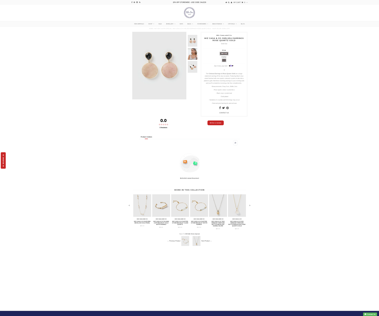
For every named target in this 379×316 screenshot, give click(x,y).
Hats (181, 24)
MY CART (239, 2)
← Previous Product (173, 241)
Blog (243, 24)
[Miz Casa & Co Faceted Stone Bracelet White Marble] (199, 216)
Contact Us (371, 314)
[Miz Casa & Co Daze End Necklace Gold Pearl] (142, 216)
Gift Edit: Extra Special (163, 28)
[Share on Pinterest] (227, 108)
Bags (189, 24)
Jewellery (170, 24)
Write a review (215, 123)
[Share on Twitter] (223, 108)
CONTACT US (224, 113)
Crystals (231, 24)
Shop (150, 24)
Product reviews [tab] (146, 137)
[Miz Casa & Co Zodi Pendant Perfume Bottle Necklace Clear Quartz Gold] (237, 216)
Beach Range (217, 24)
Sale (160, 24)
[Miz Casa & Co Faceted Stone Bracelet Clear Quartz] (180, 216)
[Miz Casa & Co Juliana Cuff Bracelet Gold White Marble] (161, 216)
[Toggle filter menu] (235, 142)
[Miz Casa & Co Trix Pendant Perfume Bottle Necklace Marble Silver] (218, 216)
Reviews (3, 160)
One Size (224, 53)
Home (151, 28)
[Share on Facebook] (220, 108)
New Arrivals (139, 24)
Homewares (201, 24)
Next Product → (206, 241)
